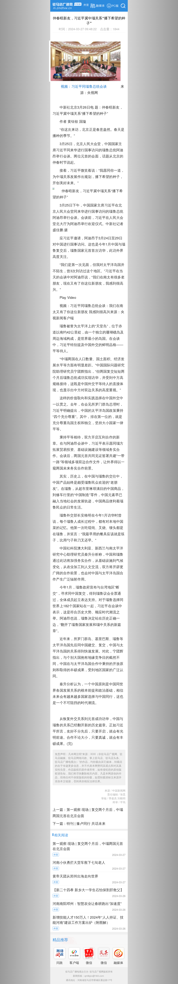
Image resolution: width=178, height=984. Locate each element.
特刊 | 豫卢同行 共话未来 (86, 823)
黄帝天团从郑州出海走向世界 (75, 875)
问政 (59, 962)
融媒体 (118, 962)
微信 (89, 962)
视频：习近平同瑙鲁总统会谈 (92, 90)
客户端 (74, 962)
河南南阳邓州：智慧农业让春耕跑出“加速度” (87, 903)
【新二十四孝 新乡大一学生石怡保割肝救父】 (88, 889)
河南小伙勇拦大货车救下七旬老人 (79, 862)
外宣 (86, 5)
